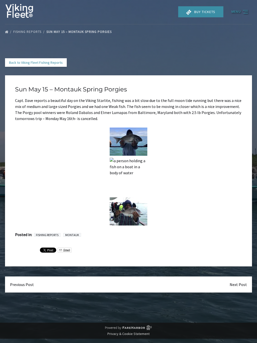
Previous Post (22, 284)
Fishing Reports (27, 32)
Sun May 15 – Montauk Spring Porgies (79, 32)
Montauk (72, 235)
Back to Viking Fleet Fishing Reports (36, 62)
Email (66, 250)
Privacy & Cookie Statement (128, 333)
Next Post (238, 284)
